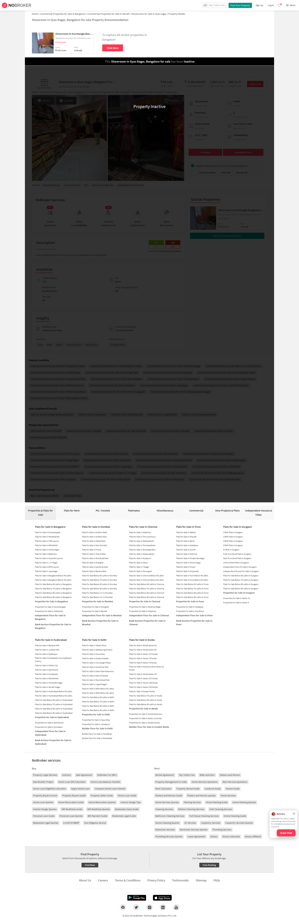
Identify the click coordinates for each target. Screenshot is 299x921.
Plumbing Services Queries (169, 836)
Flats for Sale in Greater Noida (142, 691)
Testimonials (180, 880)
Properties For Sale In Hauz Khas (96, 720)
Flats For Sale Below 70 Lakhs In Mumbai (99, 580)
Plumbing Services (221, 829)
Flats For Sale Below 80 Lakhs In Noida (145, 700)
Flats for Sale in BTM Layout (47, 567)
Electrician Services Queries (193, 829)
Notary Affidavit (253, 836)
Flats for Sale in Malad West (93, 541)
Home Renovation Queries (102, 802)
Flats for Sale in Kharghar (93, 562)
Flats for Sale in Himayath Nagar (49, 682)
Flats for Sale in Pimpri (186, 567)
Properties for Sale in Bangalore (51, 601)
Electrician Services (165, 829)
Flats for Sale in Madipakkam (141, 541)
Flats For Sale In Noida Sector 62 (143, 645)
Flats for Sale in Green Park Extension (98, 671)
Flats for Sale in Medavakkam (141, 554)
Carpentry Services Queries (239, 822)
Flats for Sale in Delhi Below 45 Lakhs (98, 688)
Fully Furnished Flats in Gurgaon (237, 554)
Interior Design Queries (45, 809)
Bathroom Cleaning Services (169, 815)
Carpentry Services (210, 822)
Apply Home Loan (80, 788)
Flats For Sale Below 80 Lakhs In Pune (192, 593)
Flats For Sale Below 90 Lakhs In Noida (145, 704)
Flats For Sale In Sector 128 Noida (143, 682)
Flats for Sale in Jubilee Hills (47, 649)
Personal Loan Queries (71, 815)
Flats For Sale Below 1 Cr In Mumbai (97, 593)
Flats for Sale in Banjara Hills (47, 645)
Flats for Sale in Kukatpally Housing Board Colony (53, 659)
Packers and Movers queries (201, 795)
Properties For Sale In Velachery (142, 611)
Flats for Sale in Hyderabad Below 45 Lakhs (53, 691)
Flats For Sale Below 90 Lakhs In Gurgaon (241, 588)
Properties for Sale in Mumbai (97, 601)
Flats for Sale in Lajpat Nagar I (94, 684)
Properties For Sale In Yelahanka (49, 611)
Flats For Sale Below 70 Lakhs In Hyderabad (54, 704)
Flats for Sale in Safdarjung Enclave (97, 649)
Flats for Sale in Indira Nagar (47, 549)
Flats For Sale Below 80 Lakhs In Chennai (146, 593)
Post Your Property (240, 5)
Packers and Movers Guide (168, 795)
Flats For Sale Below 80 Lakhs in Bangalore (53, 593)
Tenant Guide (232, 788)
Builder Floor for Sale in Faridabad (97, 734)
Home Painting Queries (244, 802)
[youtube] (176, 907)
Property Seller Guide (102, 795)
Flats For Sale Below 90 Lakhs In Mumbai (99, 588)
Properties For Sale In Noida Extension (145, 714)
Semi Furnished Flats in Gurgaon (237, 558)
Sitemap (201, 880)
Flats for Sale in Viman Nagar (188, 562)
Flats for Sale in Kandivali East (95, 567)
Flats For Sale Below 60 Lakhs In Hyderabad (54, 700)
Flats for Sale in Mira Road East (95, 558)
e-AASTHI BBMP (71, 822)
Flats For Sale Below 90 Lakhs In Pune (192, 597)
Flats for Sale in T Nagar (139, 567)
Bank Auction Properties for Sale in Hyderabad (53, 742)
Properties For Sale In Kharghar (95, 607)
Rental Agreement (164, 774)
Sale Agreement (84, 774)
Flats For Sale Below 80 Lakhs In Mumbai (99, 584)
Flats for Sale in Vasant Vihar (94, 645)
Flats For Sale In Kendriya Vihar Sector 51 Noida (146, 668)
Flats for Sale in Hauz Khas (93, 654)
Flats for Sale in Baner (185, 541)
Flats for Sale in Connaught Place (96, 662)
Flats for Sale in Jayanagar (46, 571)
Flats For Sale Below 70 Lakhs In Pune (192, 588)
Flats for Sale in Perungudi (140, 571)
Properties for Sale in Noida (143, 708)
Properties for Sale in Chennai (144, 601)
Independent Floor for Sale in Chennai (149, 615)
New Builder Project (43, 781)
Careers (103, 880)
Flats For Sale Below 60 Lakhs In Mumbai (99, 575)
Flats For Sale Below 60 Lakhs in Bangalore (53, 584)
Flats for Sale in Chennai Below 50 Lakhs (146, 580)
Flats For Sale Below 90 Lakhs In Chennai (146, 597)
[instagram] (149, 907)
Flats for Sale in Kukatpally (46, 674)
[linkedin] (163, 907)
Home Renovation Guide (71, 802)
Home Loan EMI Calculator (72, 781)
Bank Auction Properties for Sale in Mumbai (100, 622)
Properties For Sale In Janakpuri (96, 724)
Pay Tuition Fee (187, 774)
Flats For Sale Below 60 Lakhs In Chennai (146, 584)
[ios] (162, 898)
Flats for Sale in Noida (142, 639)
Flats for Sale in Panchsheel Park (96, 680)
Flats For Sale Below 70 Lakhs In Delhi (98, 701)
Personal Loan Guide (44, 815)
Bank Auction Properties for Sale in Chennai (147, 622)
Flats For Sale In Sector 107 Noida (143, 678)
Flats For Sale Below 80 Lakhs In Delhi (98, 706)
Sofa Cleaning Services (220, 809)
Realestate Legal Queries (45, 822)
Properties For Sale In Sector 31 (236, 598)
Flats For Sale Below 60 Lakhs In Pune (192, 584)
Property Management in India (171, 781)
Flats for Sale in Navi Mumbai (94, 545)
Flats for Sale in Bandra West (94, 571)
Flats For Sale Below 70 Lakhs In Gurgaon (241, 580)
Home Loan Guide (127, 795)
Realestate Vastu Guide (127, 809)
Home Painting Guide (217, 802)
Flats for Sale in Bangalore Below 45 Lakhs (53, 575)
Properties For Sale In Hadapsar (189, 607)
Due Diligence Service (95, 822)
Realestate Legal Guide (124, 815)
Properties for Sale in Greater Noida (144, 722)
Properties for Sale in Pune (190, 601)
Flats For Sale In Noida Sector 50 (143, 649)
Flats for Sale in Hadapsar (187, 545)
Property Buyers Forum (45, 795)
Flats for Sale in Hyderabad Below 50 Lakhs (53, 695)
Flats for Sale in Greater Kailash (95, 658)
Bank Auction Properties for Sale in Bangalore (53, 626)
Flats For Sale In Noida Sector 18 (143, 674)
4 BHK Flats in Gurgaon (233, 545)
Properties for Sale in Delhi (96, 714)
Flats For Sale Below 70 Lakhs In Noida (145, 695)
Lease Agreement (196, 836)
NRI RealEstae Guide (72, 809)
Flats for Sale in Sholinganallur (142, 549)
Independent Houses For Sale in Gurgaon (241, 571)
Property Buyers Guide (74, 795)
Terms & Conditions (128, 880)
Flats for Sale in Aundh (186, 549)
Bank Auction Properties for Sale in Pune (194, 622)
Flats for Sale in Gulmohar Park (95, 667)
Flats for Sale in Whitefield (46, 545)
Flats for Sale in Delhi (94, 639)
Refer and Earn (207, 774)
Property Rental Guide (188, 788)
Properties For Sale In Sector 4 (236, 602)
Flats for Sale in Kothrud (186, 554)
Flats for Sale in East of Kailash (95, 675)
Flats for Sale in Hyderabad (51, 639)
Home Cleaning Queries (167, 822)
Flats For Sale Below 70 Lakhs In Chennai (146, 588)
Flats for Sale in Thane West (94, 554)
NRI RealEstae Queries (98, 809)
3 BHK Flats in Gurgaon (233, 541)
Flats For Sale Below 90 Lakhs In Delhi (98, 710)
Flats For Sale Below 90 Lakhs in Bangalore (53, 597)
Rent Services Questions (235, 781)
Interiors (66, 774)
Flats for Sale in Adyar (138, 562)
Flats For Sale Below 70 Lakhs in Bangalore (53, 588)
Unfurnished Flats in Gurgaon (236, 562)
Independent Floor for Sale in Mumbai (102, 615)
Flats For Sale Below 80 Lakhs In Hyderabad (54, 708)
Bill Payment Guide (97, 815)
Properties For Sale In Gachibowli (49, 722)
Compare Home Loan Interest (110, 788)
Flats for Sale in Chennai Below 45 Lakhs (146, 575)
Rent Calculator (163, 788)
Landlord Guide (213, 788)
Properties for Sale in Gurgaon (239, 592)
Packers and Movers (230, 774)
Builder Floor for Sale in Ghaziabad (97, 738)
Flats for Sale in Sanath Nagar (47, 687)
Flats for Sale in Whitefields (46, 678)
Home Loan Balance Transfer (105, 781)
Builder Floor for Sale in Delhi (97, 728)
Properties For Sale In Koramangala (50, 607)
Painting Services (192, 802)
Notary (214, 836)
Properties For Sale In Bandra (94, 611)
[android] (136, 898)
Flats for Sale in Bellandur (46, 554)
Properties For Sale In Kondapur (49, 727)
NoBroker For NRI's (107, 774)
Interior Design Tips (131, 802)
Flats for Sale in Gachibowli (46, 669)
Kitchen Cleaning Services (191, 809)
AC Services (190, 822)
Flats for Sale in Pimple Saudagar (190, 558)
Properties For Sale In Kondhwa (190, 611)
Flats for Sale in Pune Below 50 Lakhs (192, 580)
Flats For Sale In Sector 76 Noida (143, 662)
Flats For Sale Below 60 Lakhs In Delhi (98, 697)
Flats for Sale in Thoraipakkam (142, 545)
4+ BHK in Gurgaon (231, 549)
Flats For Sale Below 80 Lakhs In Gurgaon (241, 584)
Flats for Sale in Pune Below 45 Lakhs (192, 575)
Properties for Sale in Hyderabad (52, 717)
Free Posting (209, 865)
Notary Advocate (231, 836)
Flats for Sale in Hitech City (46, 665)
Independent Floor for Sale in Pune (194, 615)
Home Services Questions (205, 781)
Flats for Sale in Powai (91, 549)
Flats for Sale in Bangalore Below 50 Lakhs (53, 580)
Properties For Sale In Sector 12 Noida (145, 718)
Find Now (90, 865)
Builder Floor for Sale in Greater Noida (149, 726)
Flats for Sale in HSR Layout (47, 541)
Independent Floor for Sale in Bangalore (50, 617)
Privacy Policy (156, 880)
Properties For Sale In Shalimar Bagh (145, 607)
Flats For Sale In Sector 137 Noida (143, 654)
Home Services (228, 795)
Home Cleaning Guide (235, 815)
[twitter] (136, 907)
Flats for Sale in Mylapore (140, 558)
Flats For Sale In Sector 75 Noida (143, 658)
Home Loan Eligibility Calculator (49, 788)
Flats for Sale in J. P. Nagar (46, 562)
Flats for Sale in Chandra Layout (49, 558)
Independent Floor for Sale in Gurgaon (240, 567)
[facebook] (123, 907)
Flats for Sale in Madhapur (46, 654)
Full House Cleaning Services (204, 815)
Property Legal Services (45, 774)
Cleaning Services (164, 809)
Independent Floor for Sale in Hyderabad (50, 733)
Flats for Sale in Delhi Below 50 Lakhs (98, 693)
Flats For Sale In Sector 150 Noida (143, 687)
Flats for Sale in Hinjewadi (187, 571)
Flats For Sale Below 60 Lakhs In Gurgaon (241, 575)
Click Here (113, 48)
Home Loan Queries (43, 802)
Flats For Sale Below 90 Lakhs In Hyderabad (54, 713)
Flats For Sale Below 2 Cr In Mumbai (97, 597)
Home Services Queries (167, 802)
